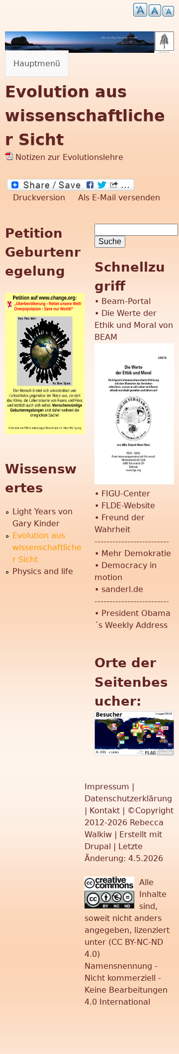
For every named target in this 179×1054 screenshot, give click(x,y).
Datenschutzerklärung (128, 798)
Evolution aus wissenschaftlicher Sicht (47, 547)
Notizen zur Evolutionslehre (68, 157)
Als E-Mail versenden (119, 197)
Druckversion (39, 197)
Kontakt (106, 810)
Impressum (108, 786)
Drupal (98, 846)
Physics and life (42, 571)
